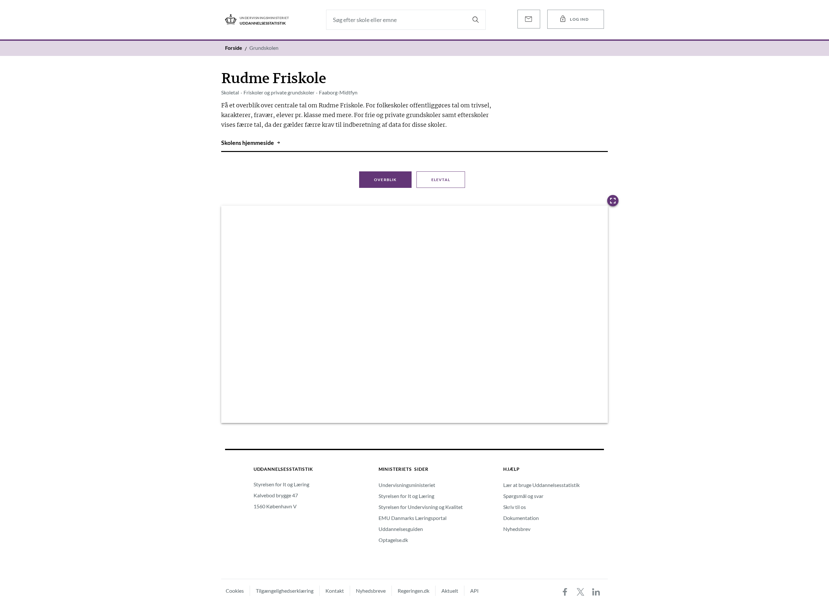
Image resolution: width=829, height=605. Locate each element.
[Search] (475, 19)
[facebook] (565, 592)
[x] (580, 592)
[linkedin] (596, 592)
